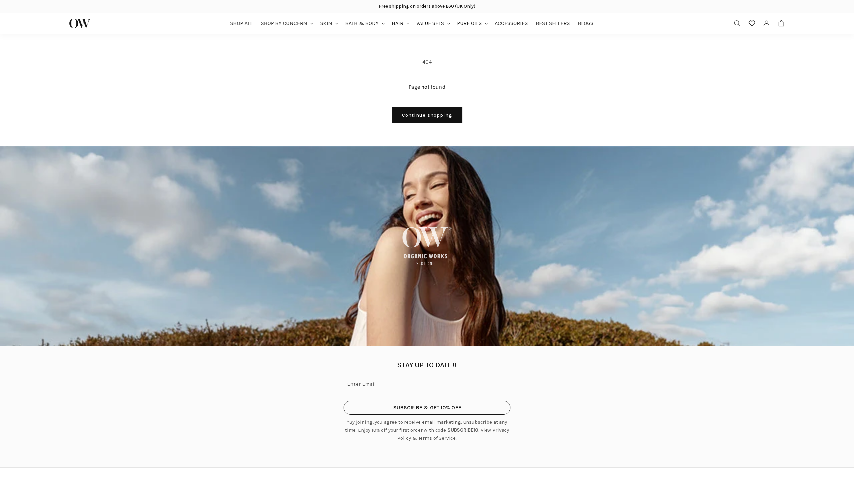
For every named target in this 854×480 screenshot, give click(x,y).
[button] (286, 23)
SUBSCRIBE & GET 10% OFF (427, 407)
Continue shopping (427, 115)
